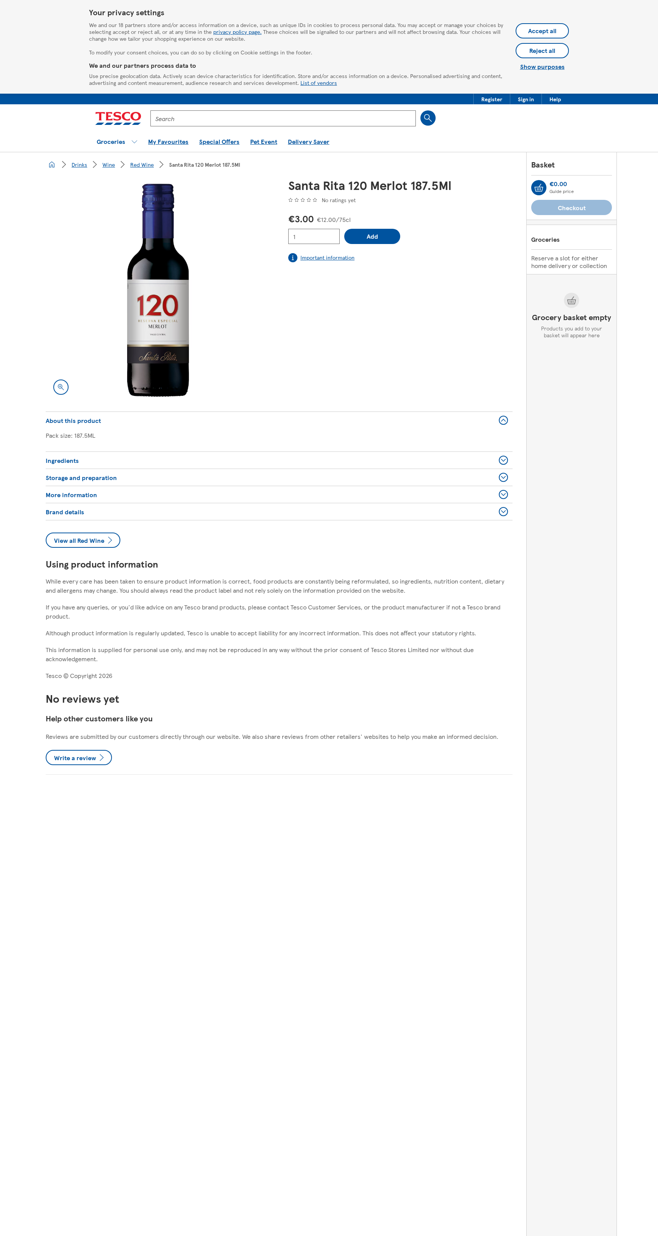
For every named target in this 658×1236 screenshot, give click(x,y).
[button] (492, 99)
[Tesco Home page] (118, 118)
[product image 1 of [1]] (158, 290)
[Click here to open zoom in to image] (61, 387)
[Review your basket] (538, 187)
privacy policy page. (237, 31)
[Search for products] (428, 118)
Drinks (79, 164)
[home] (52, 164)
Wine (108, 164)
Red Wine (142, 164)
